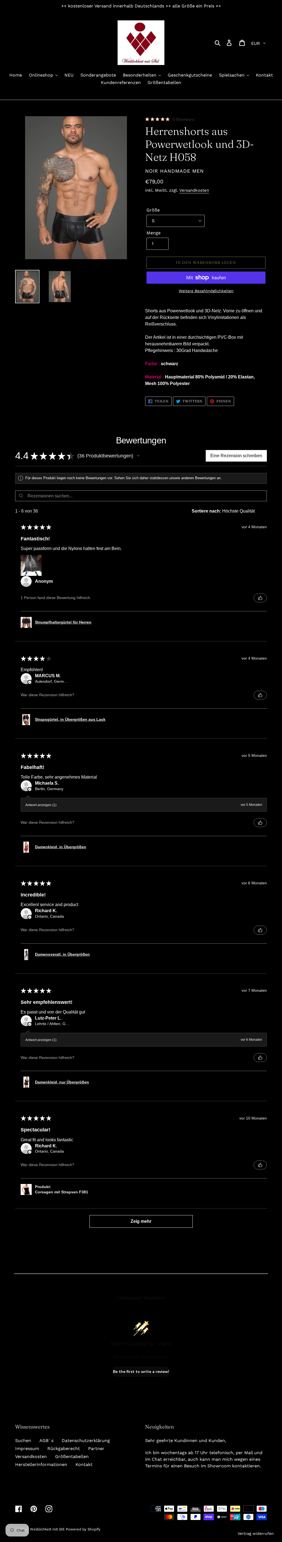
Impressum (27, 1448)
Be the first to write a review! (141, 1371)
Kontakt (84, 1464)
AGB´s (46, 1440)
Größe (153, 210)
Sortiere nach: (206, 511)
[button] (138, 455)
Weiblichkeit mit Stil (47, 1529)
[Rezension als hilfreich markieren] (260, 598)
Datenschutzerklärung (86, 1440)
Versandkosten (194, 190)
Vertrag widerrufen (256, 1533)
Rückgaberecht (63, 1448)
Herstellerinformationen (41, 1464)
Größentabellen (72, 1456)
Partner (96, 1448)
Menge (154, 232)
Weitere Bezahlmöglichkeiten (206, 291)
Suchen (23, 1440)
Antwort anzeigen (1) (40, 805)
